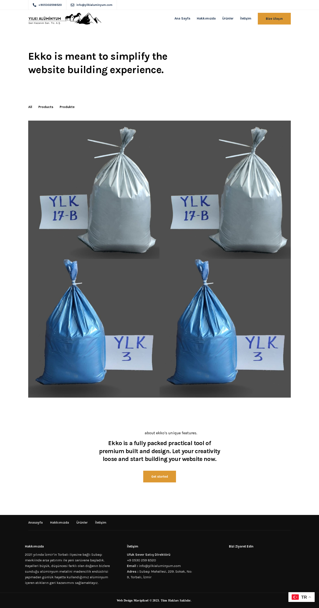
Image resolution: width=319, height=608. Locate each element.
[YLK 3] (94, 328)
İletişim (245, 18)
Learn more (133, 433)
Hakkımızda (206, 18)
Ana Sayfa (182, 18)
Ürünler (227, 18)
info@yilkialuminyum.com (160, 566)
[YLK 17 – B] (94, 190)
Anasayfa (35, 522)
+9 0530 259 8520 (141, 560)
